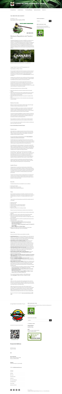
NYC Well (14, 275)
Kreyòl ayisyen (23, 224)
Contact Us (44, 9)
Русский (14, 225)
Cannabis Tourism (20, 9)
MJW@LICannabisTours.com (17, 367)
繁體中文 (16, 226)
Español (19, 224)
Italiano (23, 226)
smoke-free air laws (26, 74)
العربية (27, 224)
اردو (19, 226)
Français (31, 224)
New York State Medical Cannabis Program (17, 125)
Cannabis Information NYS (17, 20)
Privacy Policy (12, 383)
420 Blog (11, 373)
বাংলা (29, 224)
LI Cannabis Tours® (13, 9)
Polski (21, 226)
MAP (11, 352)
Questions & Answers (37, 9)
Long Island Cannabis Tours (31, 4)
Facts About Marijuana (28, 9)
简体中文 (13, 226)
